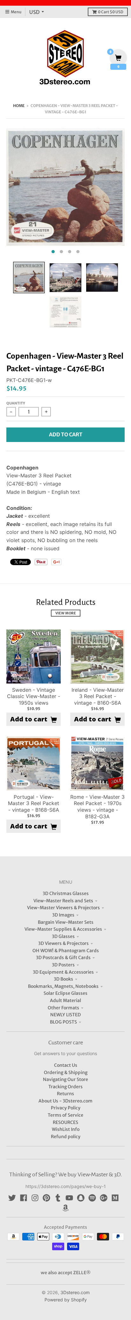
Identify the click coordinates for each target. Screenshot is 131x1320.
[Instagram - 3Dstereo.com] (35, 1198)
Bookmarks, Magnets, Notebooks (63, 986)
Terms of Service (65, 1115)
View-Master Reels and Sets (63, 901)
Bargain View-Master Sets (65, 922)
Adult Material (65, 1000)
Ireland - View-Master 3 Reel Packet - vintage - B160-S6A (98, 696)
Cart (110, 11)
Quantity (15, 403)
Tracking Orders (65, 1087)
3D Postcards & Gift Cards (63, 957)
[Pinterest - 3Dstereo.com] (46, 1198)
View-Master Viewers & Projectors (63, 908)
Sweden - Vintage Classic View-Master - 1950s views (33, 696)
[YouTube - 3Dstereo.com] (69, 1198)
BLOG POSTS (63, 1022)
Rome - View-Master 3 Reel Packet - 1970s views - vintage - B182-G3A (97, 807)
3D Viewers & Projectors (63, 943)
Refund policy (65, 1136)
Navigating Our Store (65, 1079)
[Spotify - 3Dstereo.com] (92, 1198)
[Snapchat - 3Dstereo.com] (81, 1198)
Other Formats (63, 1008)
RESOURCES (65, 1122)
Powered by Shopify (66, 1299)
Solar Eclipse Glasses (65, 993)
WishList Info (65, 1129)
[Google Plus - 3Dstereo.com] (103, 1198)
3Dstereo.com (75, 1292)
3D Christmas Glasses (66, 893)
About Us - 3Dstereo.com (65, 1101)
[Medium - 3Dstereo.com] (115, 1198)
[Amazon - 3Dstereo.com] (65, 1208)
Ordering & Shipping (65, 1072)
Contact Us (65, 1065)
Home (18, 105)
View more (65, 613)
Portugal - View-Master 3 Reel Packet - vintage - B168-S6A (33, 803)
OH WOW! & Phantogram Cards (65, 950)
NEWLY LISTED (65, 1015)
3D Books (63, 979)
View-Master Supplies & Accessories (63, 929)
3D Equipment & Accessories (63, 972)
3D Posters (63, 965)
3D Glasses (63, 936)
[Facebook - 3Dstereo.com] (23, 1198)
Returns (65, 1093)
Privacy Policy (65, 1108)
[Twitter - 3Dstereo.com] (12, 1198)
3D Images (63, 915)
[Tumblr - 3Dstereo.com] (58, 1198)
